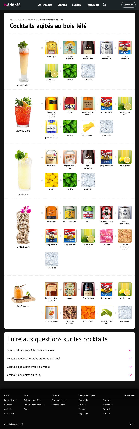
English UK (83, 400)
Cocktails (76, 4)
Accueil (13, 20)
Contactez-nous (58, 404)
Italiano (106, 413)
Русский (106, 409)
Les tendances (45, 4)
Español (82, 409)
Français (106, 400)
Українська (108, 404)
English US (83, 413)
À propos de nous (59, 400)
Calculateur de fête (32, 400)
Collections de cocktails (27, 20)
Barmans (62, 4)
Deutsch (82, 404)
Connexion (128, 4)
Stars (26, 409)
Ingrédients (93, 4)
